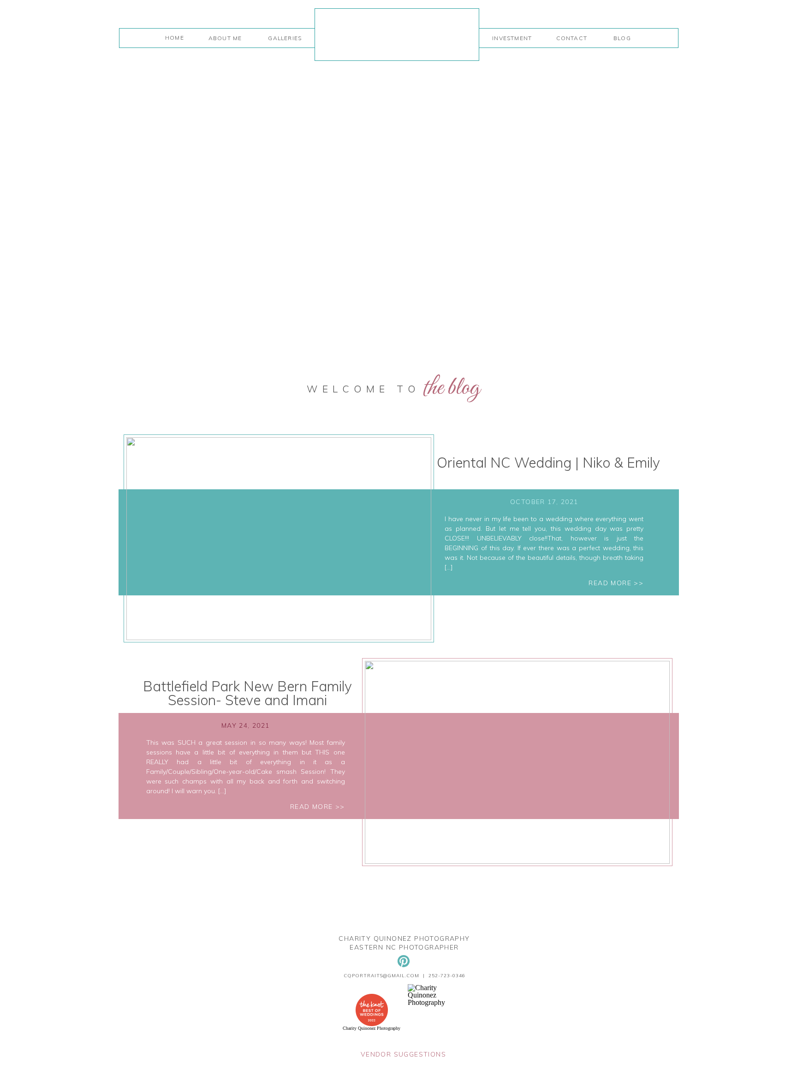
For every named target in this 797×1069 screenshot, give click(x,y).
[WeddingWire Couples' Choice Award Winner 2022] (436, 1002)
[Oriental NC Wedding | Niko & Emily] (278, 538)
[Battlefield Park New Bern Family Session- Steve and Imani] (517, 762)
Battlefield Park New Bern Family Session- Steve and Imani (247, 693)
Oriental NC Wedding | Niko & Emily (548, 462)
